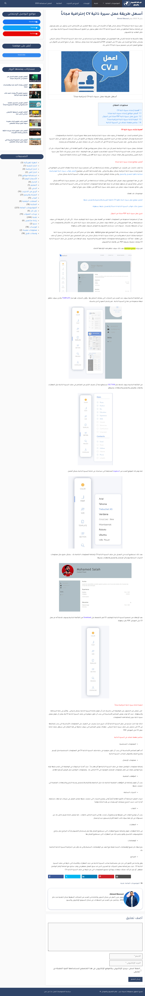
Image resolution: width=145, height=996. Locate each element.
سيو (35, 224)
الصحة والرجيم (30, 195)
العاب (34, 198)
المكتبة (59, 4)
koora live (21, 55)
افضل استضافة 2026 (43, 4)
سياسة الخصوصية (64, 992)
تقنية (96, 4)
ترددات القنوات (30, 214)
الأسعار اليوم (31, 179)
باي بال (34, 211)
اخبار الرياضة (31, 169)
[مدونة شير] (132, 3)
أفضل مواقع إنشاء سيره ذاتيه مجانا (124, 114)
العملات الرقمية (29, 201)
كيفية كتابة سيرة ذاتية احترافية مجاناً (124, 120)
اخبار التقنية (32, 166)
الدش (34, 189)
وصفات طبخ (31, 234)
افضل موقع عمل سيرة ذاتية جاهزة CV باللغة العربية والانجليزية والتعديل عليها (113, 200)
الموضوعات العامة (112, 4)
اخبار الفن (32, 172)
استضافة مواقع (29, 176)
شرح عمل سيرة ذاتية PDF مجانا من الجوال (121, 117)
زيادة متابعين (31, 221)
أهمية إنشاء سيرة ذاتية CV (129, 111)
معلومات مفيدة (30, 230)
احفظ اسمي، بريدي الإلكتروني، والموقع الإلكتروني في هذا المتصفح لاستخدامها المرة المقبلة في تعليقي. (96, 970)
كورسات (86, 4)
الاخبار (34, 182)
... (122, 903)
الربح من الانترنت (72, 4)
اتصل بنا (54, 992)
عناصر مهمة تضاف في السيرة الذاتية (123, 123)
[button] (5, 3)
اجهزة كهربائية (30, 163)
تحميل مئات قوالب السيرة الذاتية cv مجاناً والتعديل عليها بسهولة (118, 207)
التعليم (34, 185)
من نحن (47, 992)
